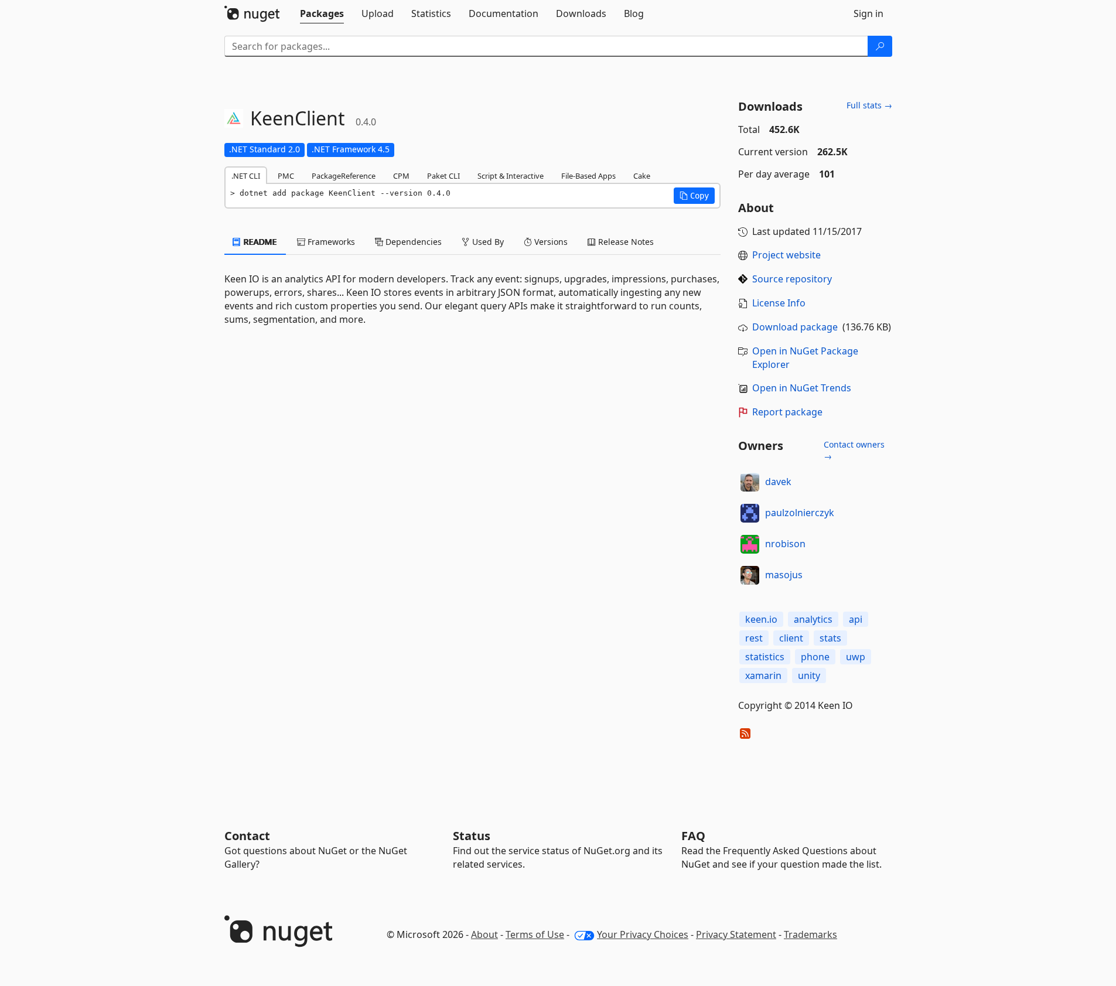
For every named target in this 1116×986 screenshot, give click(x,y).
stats (830, 638)
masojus (784, 574)
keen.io (761, 619)
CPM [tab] (401, 175)
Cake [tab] (641, 175)
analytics (813, 619)
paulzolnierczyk (799, 512)
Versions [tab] (550, 241)
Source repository (792, 278)
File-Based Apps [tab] (588, 175)
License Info (779, 302)
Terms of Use (535, 934)
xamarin (763, 675)
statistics (764, 656)
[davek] (749, 482)
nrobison (785, 543)
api (855, 619)
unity (809, 675)
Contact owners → (854, 450)
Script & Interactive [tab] (510, 175)
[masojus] (749, 575)
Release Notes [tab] (625, 241)
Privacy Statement (736, 934)
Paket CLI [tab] (443, 175)
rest (754, 638)
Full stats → (869, 105)
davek (778, 481)
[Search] (880, 46)
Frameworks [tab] (330, 241)
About (484, 934)
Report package (787, 411)
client (791, 638)
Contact (247, 836)
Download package (795, 326)
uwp (855, 656)
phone (815, 656)
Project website (786, 254)
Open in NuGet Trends (801, 387)
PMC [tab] (286, 175)
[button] (694, 195)
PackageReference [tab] (344, 175)
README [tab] (259, 241)
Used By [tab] (487, 241)
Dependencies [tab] (412, 241)
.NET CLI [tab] (245, 175)
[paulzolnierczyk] (749, 513)
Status (471, 836)
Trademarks (810, 934)
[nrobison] (749, 544)
